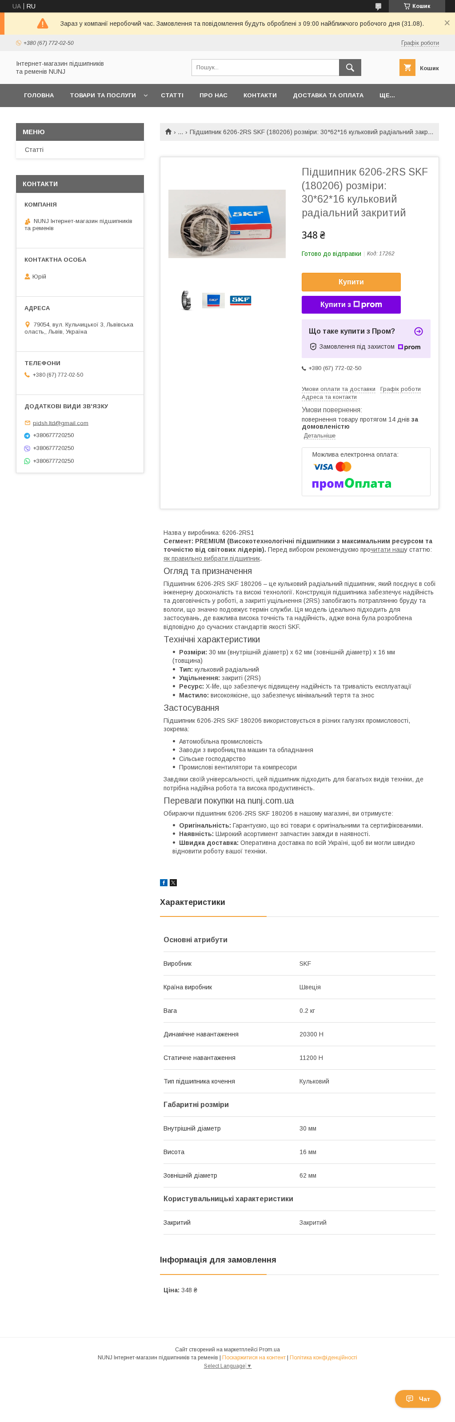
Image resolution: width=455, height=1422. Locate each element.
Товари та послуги (103, 95)
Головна (39, 95)
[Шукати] (350, 67)
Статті (172, 95)
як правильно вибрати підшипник (212, 558)
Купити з (335, 304)
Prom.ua (269, 1349)
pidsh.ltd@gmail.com (60, 422)
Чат (424, 1398)
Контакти (260, 95)
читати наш (387, 549)
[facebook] (164, 884)
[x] (173, 884)
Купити (351, 282)
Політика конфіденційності (323, 1357)
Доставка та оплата (328, 95)
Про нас (214, 95)
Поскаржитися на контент (254, 1357)
